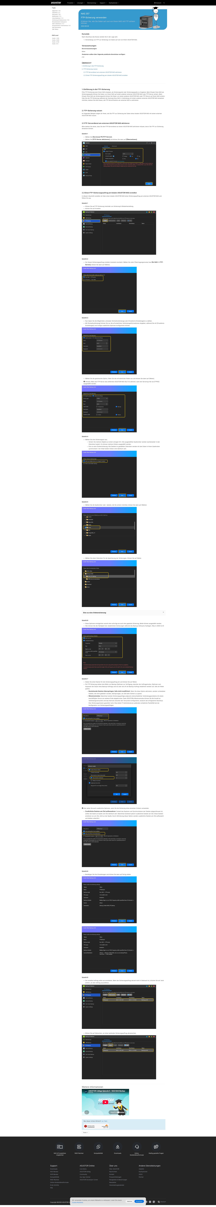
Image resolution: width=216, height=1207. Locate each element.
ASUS (140, 1174)
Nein (105, 1121)
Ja (102, 1121)
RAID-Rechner (54, 1180)
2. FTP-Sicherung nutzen (89, 69)
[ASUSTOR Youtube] (150, 1202)
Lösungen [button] (80, 3)
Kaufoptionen (143, 1171)
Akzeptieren (139, 1201)
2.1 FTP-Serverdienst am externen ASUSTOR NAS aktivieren (103, 72)
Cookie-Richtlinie (77, 1202)
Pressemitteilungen (115, 1177)
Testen (85, 1132)
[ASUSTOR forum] (154, 1202)
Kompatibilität (54, 1177)
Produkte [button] (70, 3)
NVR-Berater (54, 1174)
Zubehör (141, 1169)
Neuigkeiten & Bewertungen (118, 1180)
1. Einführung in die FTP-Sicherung (93, 66)
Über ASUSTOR (114, 1169)
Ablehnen (129, 1201)
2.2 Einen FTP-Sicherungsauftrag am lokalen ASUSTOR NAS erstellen (106, 75)
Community (83, 1174)
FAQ (51, 1188)
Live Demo (83, 1169)
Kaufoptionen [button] (113, 3)
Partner (141, 1177)
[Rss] (146, 1202)
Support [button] (102, 3)
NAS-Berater (54, 1171)
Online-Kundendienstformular (59, 1182)
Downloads (53, 1169)
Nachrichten (113, 1171)
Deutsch (158, 3)
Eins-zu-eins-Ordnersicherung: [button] (94, 613)
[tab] (123, 612)
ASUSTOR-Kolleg (85, 1171)
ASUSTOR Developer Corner (89, 1180)
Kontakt (111, 1174)
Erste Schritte (54, 1185)
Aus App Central (85, 1177)
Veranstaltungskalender (116, 1185)
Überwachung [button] (91, 3)
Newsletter (112, 1182)
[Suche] (164, 3)
